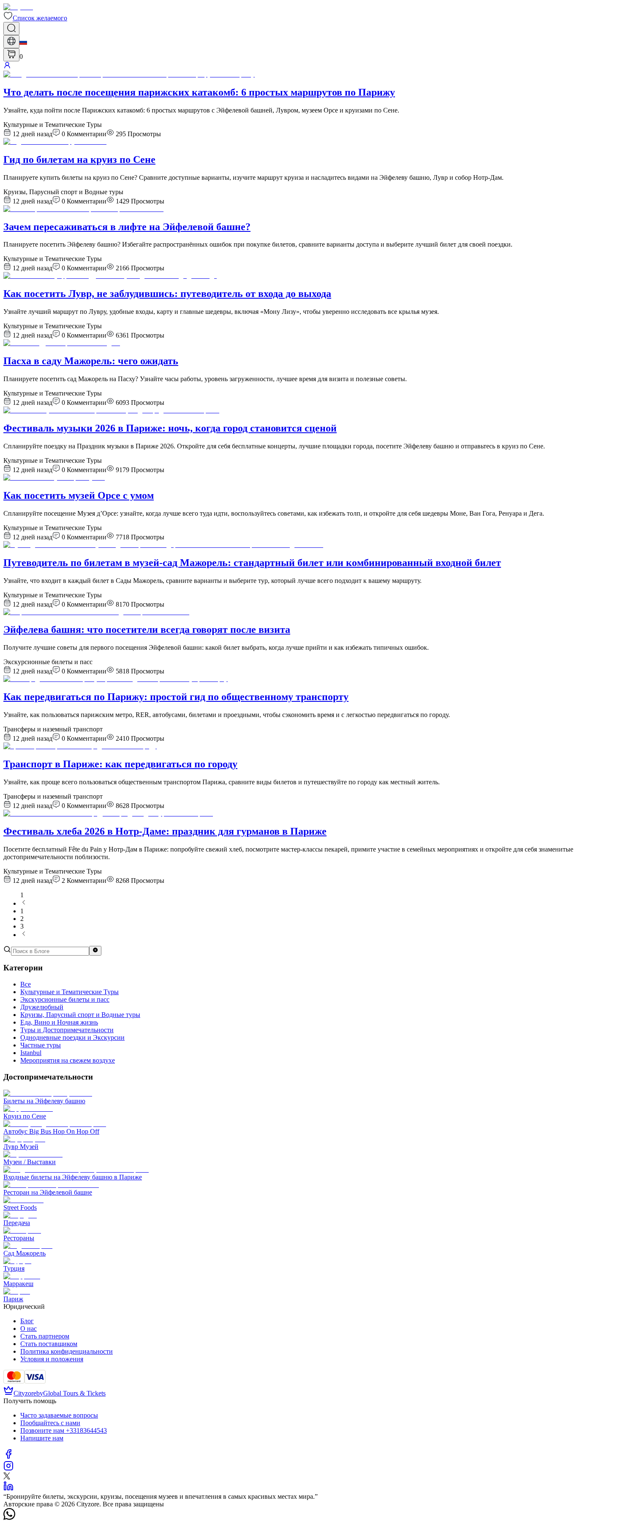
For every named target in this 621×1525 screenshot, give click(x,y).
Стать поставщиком (48, 1343)
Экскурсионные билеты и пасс (64, 999)
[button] (35, 18)
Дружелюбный (41, 1007)
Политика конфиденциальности (66, 1351)
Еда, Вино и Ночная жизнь (59, 1022)
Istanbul (30, 1052)
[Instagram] (8, 1468)
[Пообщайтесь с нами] (9, 1517)
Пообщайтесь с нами (50, 1422)
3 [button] (22, 926)
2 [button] (22, 918)
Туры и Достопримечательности (67, 1029)
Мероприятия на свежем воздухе (67, 1060)
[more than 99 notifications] (11, 54)
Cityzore (25, 1393)
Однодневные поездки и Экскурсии (72, 1037)
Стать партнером (44, 1336)
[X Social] (6, 1477)
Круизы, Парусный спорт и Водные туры (80, 1014)
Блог (27, 1320)
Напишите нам (41, 1438)
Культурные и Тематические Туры (69, 991)
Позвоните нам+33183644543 (63, 1430)
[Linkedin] (8, 1488)
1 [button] (22, 911)
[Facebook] (8, 1456)
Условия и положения (51, 1359)
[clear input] (95, 950)
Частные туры (40, 1045)
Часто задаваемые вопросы (59, 1415)
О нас (28, 1328)
